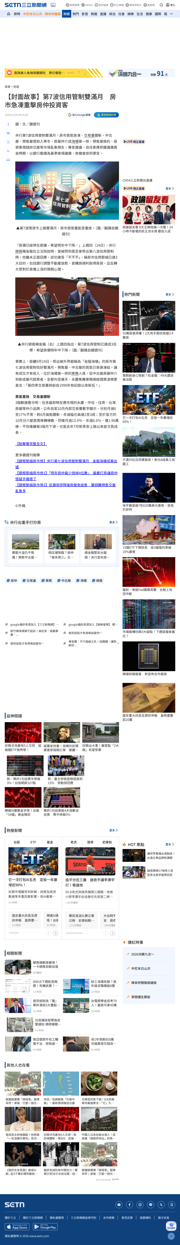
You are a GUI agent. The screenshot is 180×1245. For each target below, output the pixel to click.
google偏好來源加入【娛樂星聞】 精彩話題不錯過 (93, 624)
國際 (158, 13)
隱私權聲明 (57, 1217)
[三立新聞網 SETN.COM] (8, 14)
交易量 (89, 135)
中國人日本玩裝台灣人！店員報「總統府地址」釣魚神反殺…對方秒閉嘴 (98, 1136)
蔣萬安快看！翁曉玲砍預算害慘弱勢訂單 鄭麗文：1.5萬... (61, 748)
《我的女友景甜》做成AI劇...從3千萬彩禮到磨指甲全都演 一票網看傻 (21, 1172)
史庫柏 (107, 842)
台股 (17, 842)
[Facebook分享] (8, 124)
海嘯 (75, 141)
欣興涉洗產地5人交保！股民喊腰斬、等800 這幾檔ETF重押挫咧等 (60, 1136)
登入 (172, 5)
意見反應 (127, 1217)
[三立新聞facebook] (129, 1204)
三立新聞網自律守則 (83, 1217)
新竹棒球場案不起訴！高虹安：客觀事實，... (34, 632)
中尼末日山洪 (32, 13)
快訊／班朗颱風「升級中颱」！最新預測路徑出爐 (59, 1101)
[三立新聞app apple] (17, 1226)
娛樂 (130, 13)
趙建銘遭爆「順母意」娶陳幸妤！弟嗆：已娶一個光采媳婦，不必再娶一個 (22, 1101)
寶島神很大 (135, 5)
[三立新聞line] (150, 1204)
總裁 (18, 251)
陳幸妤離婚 (53, 13)
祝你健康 (103, 5)
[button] (161, 5)
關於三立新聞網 (33, 1217)
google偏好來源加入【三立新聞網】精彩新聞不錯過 (34, 624)
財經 (66, 13)
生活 (140, 13)
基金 (50, 842)
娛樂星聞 (74, 5)
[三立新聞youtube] (119, 1204)
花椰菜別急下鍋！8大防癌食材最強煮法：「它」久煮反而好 (98, 1101)
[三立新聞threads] (171, 1204)
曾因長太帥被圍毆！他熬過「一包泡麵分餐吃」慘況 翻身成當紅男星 (22, 1136)
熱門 (76, 13)
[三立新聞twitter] (161, 1204)
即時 (17, 13)
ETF (33, 842)
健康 (149, 13)
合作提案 (108, 1217)
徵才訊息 (163, 1217)
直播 (103, 13)
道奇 (90, 842)
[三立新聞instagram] (140, 1204)
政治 (112, 13)
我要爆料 (145, 1217)
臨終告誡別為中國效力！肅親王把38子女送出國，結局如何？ (61, 1172)
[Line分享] (8, 133)
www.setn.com (39, 1236)
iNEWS (89, 5)
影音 (85, 13)
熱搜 (94, 13)
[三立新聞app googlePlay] (45, 1226)
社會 (121, 13)
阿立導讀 (119, 5)
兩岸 (167, 13)
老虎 (73, 842)
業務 (75, 373)
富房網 (151, 5)
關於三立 (10, 1217)
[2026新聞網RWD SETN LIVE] (53, 5)
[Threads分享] (8, 142)
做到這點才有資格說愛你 (84, 633)
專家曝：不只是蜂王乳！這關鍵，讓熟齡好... (92, 643)
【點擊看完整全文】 (31, 443)
